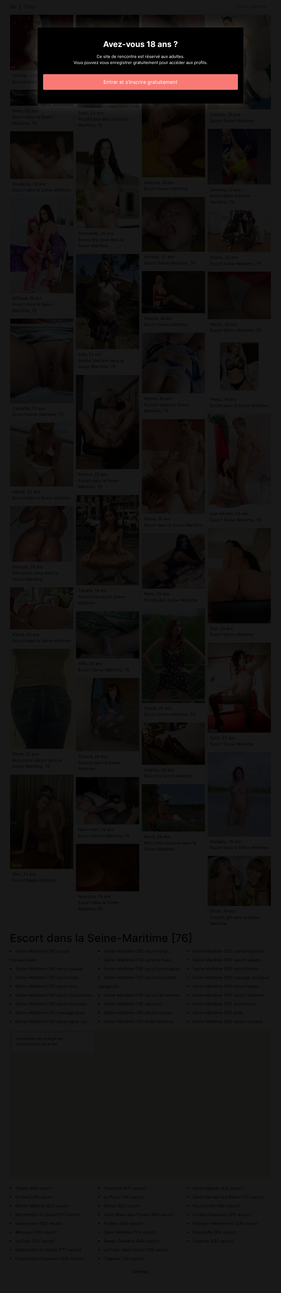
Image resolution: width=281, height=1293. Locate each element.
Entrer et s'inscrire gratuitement (140, 82)
